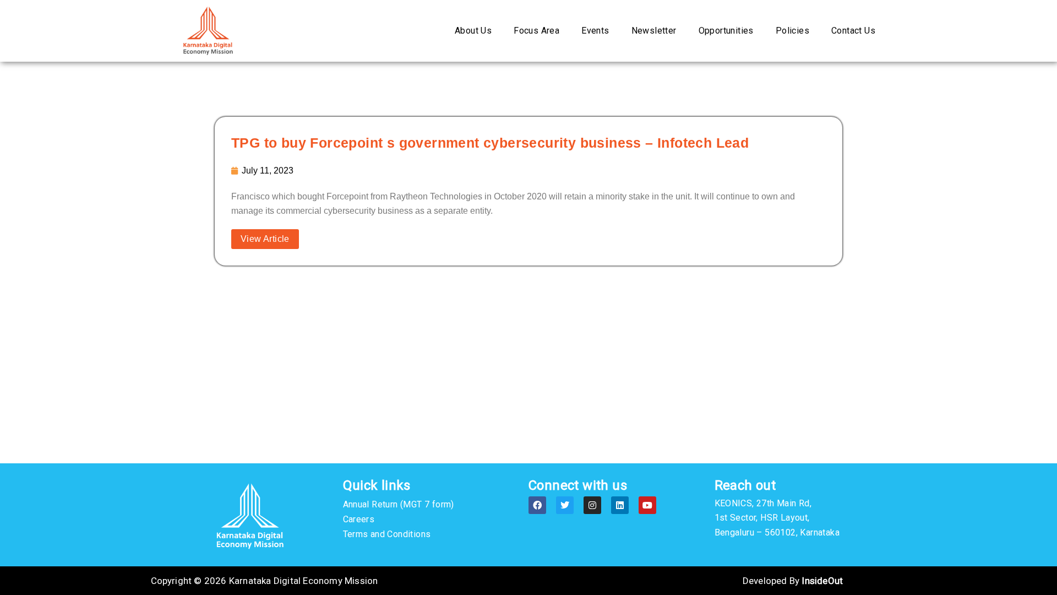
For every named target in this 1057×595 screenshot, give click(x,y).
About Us (473, 30)
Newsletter (654, 30)
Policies (792, 30)
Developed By (793, 580)
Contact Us (853, 30)
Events (595, 30)
